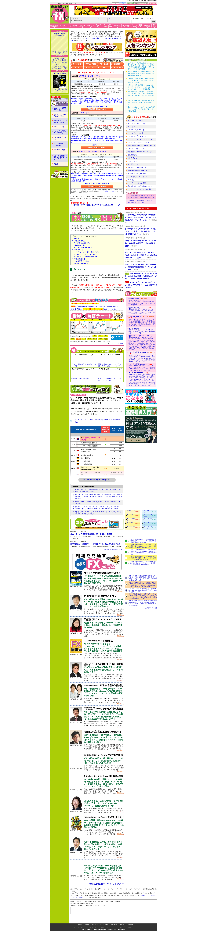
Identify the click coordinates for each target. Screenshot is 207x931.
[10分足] (83, 339)
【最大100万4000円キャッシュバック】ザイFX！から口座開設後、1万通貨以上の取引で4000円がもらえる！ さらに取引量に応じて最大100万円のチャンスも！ (142, 302)
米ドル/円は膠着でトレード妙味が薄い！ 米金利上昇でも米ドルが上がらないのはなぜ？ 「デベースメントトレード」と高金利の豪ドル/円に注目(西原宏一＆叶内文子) (143, 596)
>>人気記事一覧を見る (150, 608)
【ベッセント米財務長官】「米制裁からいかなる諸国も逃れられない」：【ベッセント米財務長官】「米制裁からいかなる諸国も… (143, 546)
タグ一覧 (122, 920)
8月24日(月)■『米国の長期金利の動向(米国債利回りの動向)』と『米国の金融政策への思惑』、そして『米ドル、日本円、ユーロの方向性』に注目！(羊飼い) (143, 603)
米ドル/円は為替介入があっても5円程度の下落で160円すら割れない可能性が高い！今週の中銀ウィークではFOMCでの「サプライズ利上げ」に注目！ (103, 845)
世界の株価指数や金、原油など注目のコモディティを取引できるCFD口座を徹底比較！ (141, 102)
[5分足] (78, 339)
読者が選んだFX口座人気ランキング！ (141, 186)
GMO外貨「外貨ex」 (59, 150)
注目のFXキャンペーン (135, 120)
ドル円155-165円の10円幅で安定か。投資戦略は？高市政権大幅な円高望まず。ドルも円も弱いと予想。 (103, 669)
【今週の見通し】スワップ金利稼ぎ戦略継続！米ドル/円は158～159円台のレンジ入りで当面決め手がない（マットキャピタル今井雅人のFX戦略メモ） (103, 579)
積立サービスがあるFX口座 (137, 167)
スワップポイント (134, 127)
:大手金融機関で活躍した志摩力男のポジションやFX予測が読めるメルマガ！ (95, 306)
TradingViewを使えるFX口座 (137, 170)
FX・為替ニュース (134, 158)
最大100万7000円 (60, 73)
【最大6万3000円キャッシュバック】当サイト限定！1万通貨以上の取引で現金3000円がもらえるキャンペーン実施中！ (142, 331)
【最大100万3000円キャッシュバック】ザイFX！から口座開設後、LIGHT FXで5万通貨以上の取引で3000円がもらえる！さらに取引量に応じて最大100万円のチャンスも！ (142, 367)
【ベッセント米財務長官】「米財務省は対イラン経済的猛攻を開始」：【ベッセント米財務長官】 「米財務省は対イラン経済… (143, 558)
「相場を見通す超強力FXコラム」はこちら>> (106, 884)
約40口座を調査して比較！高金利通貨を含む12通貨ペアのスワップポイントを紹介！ (97, 502)
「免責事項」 (145, 898)
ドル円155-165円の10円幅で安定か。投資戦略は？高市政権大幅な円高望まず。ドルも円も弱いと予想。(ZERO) (143, 590)
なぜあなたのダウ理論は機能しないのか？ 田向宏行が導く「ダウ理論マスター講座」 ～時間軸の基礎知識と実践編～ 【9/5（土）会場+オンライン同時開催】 (97, 496)
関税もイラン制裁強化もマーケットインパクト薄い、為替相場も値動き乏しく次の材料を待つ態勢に (103, 625)
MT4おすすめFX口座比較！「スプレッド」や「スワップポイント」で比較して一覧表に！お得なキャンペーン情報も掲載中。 (141, 87)
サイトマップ (114, 920)
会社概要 (87, 920)
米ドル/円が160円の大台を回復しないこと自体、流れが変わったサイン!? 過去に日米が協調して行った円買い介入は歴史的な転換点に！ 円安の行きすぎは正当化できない (103, 715)
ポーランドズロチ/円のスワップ (138, 142)
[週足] (100, 336)
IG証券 (56, 164)
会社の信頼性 (132, 155)
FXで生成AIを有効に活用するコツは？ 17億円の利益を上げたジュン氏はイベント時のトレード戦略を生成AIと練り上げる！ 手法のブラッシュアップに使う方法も (103, 782)
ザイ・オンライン (115, 922)
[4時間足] (105, 339)
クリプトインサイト (126, 922)
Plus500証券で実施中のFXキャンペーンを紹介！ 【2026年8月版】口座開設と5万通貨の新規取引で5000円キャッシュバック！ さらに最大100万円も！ (104, 823)
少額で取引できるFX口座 (136, 148)
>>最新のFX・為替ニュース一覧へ (114, 549)
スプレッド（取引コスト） (137, 123)
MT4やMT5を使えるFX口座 (137, 173)
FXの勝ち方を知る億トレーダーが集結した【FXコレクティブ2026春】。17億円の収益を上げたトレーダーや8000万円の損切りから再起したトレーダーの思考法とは (103, 869)
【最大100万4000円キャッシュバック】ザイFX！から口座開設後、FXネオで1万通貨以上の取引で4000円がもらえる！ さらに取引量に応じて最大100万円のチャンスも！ (142, 310)
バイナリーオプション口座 (137, 183)
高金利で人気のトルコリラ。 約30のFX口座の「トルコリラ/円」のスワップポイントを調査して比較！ (97, 513)
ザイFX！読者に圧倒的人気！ (59, 34)
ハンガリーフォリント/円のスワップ (140, 139)
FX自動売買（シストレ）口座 (138, 177)
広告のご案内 (130, 920)
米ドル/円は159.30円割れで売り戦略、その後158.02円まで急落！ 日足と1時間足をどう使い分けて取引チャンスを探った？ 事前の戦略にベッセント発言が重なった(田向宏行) (143, 584)
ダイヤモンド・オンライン (93, 922)
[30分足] (94, 339)
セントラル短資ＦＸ (119, 343)
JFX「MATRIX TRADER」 (59, 144)
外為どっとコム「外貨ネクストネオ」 (60, 121)
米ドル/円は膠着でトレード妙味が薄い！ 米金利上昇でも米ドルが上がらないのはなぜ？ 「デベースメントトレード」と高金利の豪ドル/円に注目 (103, 692)
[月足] (105, 336)
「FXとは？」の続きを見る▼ (97, 294)
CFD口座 (131, 180)
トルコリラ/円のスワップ (136, 130)
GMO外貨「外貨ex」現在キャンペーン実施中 (94, 309)
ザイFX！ (135, 922)
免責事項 (80, 920)
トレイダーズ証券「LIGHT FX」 (60, 132)
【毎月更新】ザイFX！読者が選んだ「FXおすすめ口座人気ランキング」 (96, 205)
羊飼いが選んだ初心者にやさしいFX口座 (141, 145)
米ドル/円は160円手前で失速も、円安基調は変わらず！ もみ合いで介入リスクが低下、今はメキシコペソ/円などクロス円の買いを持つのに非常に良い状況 (103, 738)
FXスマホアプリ (133, 161)
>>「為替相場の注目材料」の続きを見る (97, 480)
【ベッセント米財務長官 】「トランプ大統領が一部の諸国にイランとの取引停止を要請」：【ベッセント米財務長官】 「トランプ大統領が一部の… (143, 552)
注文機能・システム (134, 164)
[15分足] (89, 339)
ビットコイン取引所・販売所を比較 (140, 189)
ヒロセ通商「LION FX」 (60, 138)
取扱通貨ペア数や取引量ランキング (140, 152)
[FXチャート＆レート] (117, 337)
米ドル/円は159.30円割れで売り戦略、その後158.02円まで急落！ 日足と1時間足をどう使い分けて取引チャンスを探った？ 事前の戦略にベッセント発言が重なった (103, 602)
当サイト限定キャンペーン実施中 (59, 59)
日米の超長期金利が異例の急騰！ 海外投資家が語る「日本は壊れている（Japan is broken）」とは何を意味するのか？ (103, 803)
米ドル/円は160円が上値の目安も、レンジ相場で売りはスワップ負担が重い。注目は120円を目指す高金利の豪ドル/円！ (103, 760)
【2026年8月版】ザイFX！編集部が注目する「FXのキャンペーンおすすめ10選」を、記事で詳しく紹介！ (97, 490)
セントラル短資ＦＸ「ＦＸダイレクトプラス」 (60, 157)
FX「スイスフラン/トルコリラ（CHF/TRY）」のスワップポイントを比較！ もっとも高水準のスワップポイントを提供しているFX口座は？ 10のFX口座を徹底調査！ (103, 647)
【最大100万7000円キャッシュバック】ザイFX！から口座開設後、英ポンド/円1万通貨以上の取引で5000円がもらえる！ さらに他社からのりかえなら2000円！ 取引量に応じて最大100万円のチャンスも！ (142, 321)
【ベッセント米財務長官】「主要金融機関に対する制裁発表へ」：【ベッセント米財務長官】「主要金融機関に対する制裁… (143, 541)
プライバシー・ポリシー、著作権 (100, 920)
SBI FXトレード (59, 127)
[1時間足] (100, 339)
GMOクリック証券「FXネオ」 (60, 109)
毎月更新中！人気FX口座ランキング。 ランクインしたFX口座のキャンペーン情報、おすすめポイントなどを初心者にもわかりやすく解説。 (97, 508)
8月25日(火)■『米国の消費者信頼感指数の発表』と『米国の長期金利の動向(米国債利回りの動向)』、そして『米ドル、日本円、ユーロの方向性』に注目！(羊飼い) (143, 578)
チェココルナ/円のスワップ (137, 136)
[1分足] (72, 339)
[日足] (94, 336)
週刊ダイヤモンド (105, 922)
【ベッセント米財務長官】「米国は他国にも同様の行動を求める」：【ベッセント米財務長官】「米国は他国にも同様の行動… (143, 563)
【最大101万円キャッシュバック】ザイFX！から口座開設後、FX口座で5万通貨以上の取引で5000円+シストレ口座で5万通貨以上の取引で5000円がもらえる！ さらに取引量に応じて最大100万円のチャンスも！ (142, 356)
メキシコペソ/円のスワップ (137, 133)
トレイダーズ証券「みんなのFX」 (60, 115)
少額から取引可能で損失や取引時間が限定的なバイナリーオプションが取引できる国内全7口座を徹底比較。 (141, 73)
